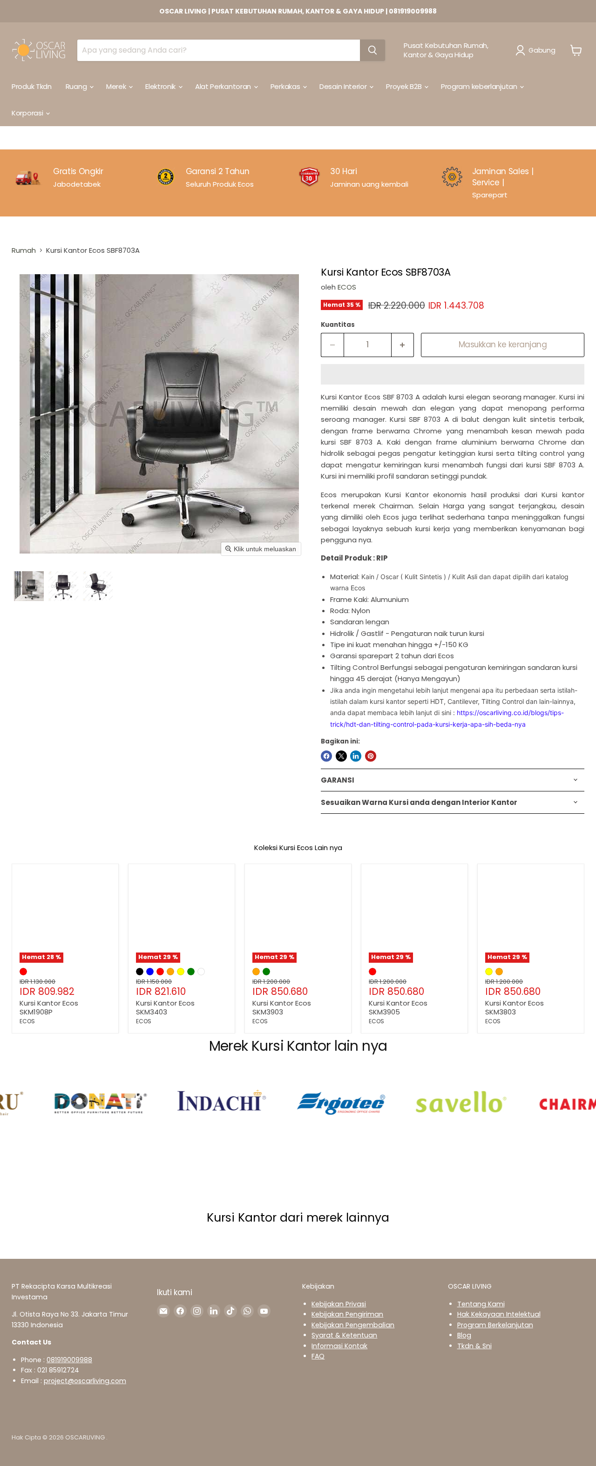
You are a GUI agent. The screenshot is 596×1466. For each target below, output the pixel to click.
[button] (537, 50)
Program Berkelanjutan (495, 1325)
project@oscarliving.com (85, 1380)
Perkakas (286, 86)
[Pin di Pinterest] (370, 756)
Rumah (24, 250)
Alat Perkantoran (224, 86)
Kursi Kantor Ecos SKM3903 (281, 1007)
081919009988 (69, 1360)
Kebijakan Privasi (339, 1304)
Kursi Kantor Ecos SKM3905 (398, 1007)
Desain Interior (343, 86)
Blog (464, 1335)
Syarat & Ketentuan (344, 1335)
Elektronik (161, 86)
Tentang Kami (481, 1304)
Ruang (77, 86)
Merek (117, 86)
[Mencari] (372, 50)
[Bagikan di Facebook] (326, 756)
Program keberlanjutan (480, 86)
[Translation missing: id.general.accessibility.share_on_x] (341, 756)
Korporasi (28, 113)
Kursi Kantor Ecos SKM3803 (514, 1007)
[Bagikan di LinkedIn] (355, 756)
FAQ (318, 1356)
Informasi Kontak (339, 1346)
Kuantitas (338, 324)
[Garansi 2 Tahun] (226, 183)
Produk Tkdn (32, 86)
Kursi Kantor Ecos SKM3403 (165, 1007)
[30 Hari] (369, 183)
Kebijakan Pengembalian (353, 1325)
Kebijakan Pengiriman (347, 1314)
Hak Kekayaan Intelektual (499, 1314)
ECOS (347, 287)
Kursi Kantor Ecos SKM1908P (49, 1007)
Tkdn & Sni (474, 1346)
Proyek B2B (404, 86)
